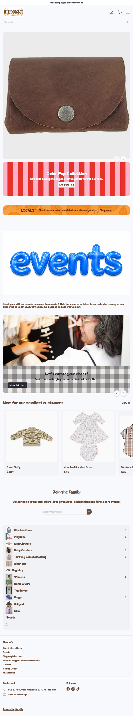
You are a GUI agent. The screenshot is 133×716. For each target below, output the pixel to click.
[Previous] (117, 159)
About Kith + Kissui (12, 648)
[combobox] (66, 22)
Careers (7, 664)
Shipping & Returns (13, 656)
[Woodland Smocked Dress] (89, 443)
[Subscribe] (89, 512)
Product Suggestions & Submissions (21, 660)
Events (6, 652)
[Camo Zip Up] (31, 443)
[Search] (126, 22)
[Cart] (120, 12)
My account (9, 672)
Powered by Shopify (13, 709)
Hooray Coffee (10, 668)
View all (126, 402)
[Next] (124, 159)
